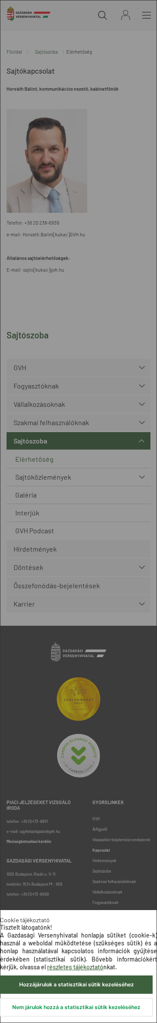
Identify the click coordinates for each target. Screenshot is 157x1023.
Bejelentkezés (125, 15)
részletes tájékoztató (75, 967)
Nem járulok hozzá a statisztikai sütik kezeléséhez (76, 1007)
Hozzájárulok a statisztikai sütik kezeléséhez (76, 984)
